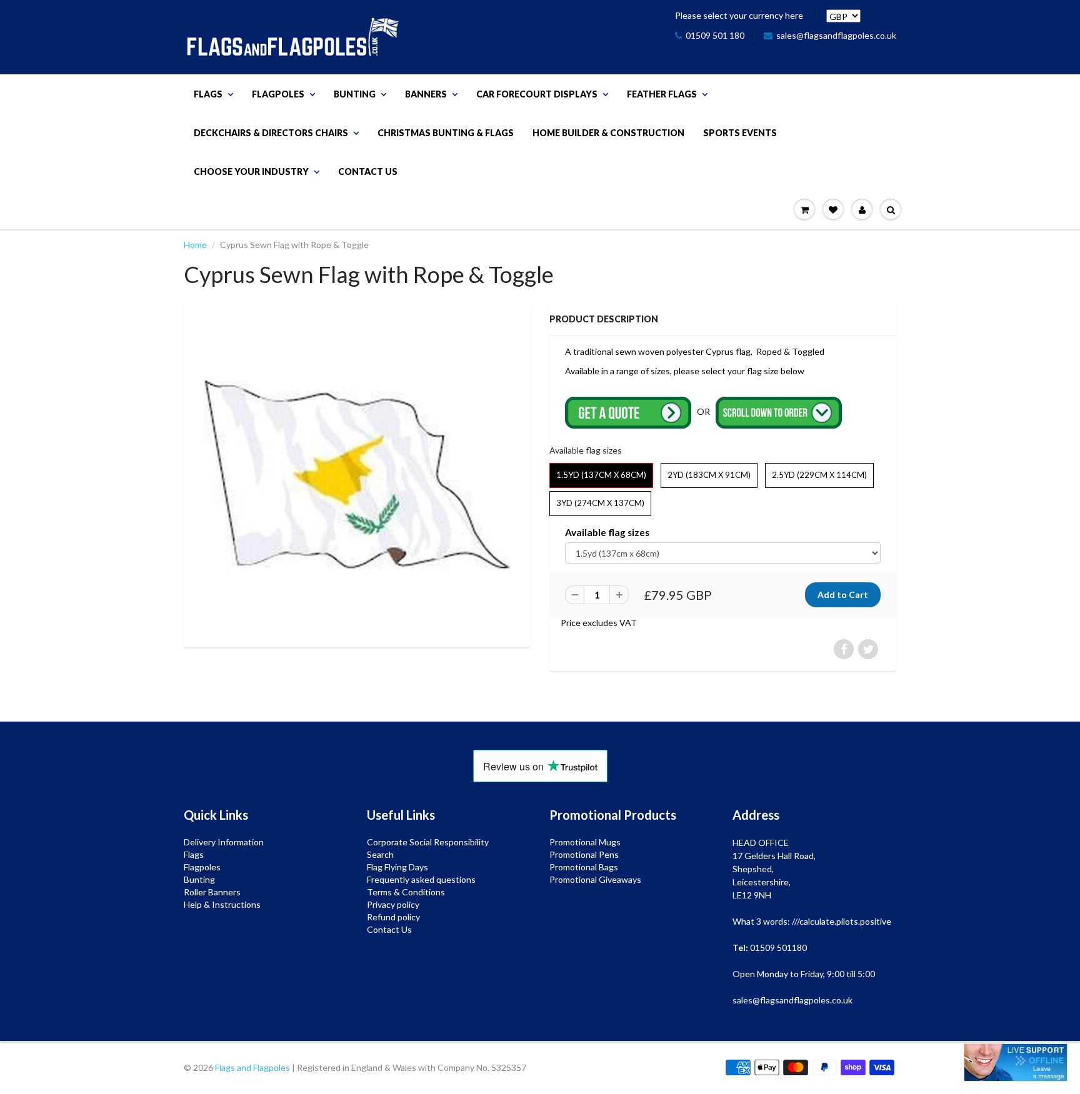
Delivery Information (224, 842)
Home (195, 244)
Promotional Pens (584, 854)
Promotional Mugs (585, 842)
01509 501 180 (715, 35)
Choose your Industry (251, 171)
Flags (208, 94)
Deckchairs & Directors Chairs (271, 132)
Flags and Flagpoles (252, 1067)
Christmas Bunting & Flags (446, 132)
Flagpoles (278, 94)
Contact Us (368, 171)
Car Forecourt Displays (537, 94)
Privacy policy (393, 904)
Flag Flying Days (397, 867)
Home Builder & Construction (608, 132)
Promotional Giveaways (595, 879)
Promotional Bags (583, 867)
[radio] (601, 475)
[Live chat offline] (1016, 1062)
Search (380, 854)
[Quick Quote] (629, 411)
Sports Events (740, 132)
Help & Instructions (222, 904)
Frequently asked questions (421, 879)
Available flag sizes (607, 532)
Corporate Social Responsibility (428, 842)
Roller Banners (212, 892)
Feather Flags (662, 94)
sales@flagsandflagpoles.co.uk (836, 35)
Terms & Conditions (406, 892)
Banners (426, 94)
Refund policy (393, 917)
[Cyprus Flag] (357, 474)
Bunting (355, 94)
